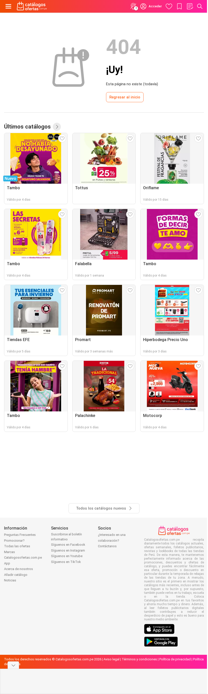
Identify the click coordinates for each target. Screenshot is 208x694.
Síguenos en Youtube (66, 556)
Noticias (10, 580)
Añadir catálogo (15, 575)
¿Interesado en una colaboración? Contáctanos (112, 540)
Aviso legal (111, 659)
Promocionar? (14, 540)
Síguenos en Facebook (68, 544)
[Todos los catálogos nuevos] (57, 127)
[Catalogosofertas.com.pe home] (32, 6)
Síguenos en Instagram (68, 550)
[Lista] (190, 6)
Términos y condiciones (139, 659)
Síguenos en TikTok (66, 562)
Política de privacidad (175, 659)
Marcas (9, 552)
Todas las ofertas (17, 546)
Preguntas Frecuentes (20, 535)
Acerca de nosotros (18, 569)
